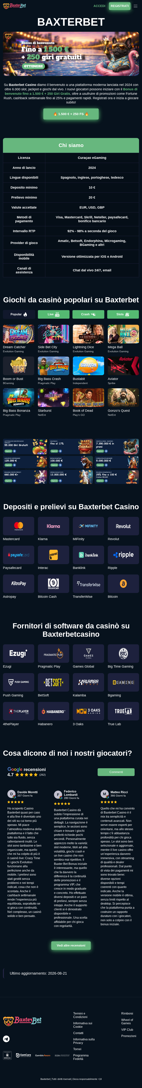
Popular (16, 314)
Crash (85, 314)
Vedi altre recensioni (71, 945)
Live (51, 314)
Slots (120, 314)
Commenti (116, 772)
